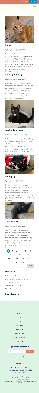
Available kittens (14, 130)
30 (23, 258)
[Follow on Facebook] (15, 356)
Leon (8, 45)
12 (9, 258)
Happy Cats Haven (13, 135)
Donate (33, 2)
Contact (19, 341)
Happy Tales (19, 337)
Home (19, 313)
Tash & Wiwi (11, 221)
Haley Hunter (11, 50)
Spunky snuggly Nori (12, 282)
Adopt (19, 321)
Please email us (10, 379)
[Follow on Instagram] (19, 356)
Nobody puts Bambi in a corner (16, 276)
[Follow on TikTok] (24, 356)
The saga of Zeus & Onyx (14, 286)
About (19, 317)
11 (29, 254)
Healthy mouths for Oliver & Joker (17, 279)
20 (17, 258)
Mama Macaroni (11, 289)
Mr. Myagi (10, 176)
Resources (19, 333)
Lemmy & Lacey (13, 74)
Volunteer (19, 325)
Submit (30, 351)
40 (29, 258)
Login (26, 2)
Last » (23, 262)
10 (24, 254)
